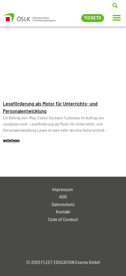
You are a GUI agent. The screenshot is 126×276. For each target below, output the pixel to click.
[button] (116, 17)
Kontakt (63, 211)
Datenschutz (63, 204)
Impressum (63, 189)
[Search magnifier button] (115, 6)
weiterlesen (11, 140)
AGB (63, 196)
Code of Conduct (63, 219)
